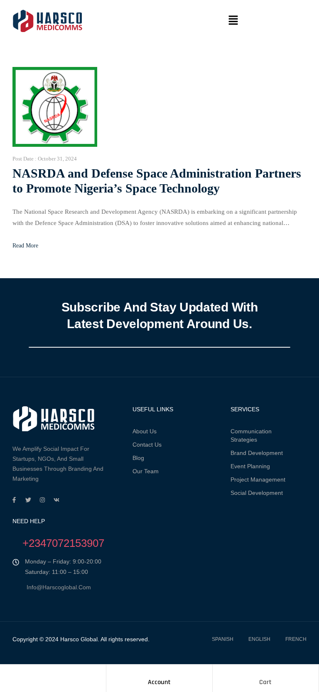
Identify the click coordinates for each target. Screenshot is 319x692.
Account (159, 682)
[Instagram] (42, 500)
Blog (138, 458)
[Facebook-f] (14, 500)
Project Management (258, 479)
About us (145, 431)
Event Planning (250, 466)
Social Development (257, 492)
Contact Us (147, 444)
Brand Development (257, 453)
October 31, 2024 (57, 159)
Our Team (146, 471)
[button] (233, 21)
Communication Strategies (251, 435)
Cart (265, 682)
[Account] (159, 673)
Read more (25, 245)
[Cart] (265, 673)
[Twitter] (28, 500)
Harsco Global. (79, 639)
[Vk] (56, 500)
